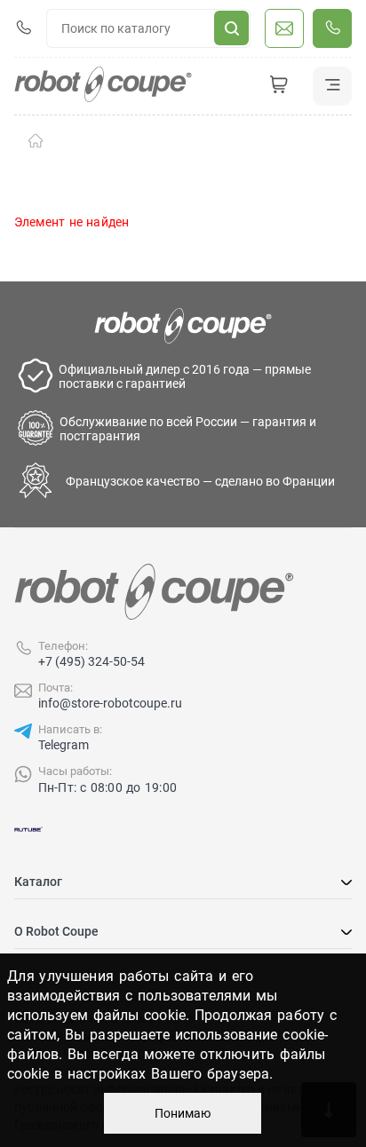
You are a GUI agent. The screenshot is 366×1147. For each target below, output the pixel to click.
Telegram (63, 745)
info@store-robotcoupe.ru (110, 703)
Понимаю (183, 1113)
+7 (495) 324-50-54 (91, 661)
